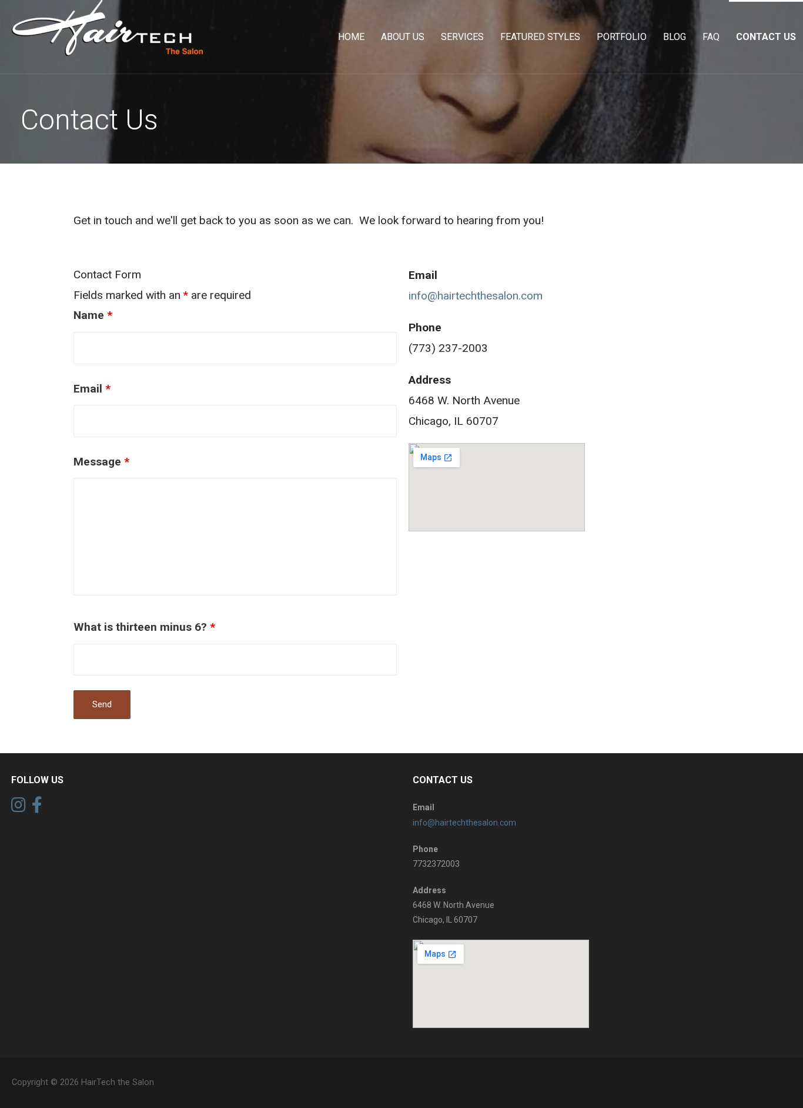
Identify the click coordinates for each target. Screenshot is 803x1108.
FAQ (711, 36)
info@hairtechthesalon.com (476, 295)
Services (462, 36)
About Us (402, 36)
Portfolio (622, 36)
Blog (674, 36)
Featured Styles (540, 36)
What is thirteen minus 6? (144, 627)
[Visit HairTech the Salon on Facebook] (37, 808)
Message (101, 461)
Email (92, 388)
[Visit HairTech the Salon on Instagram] (18, 808)
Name (92, 315)
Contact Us (766, 36)
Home (351, 36)
